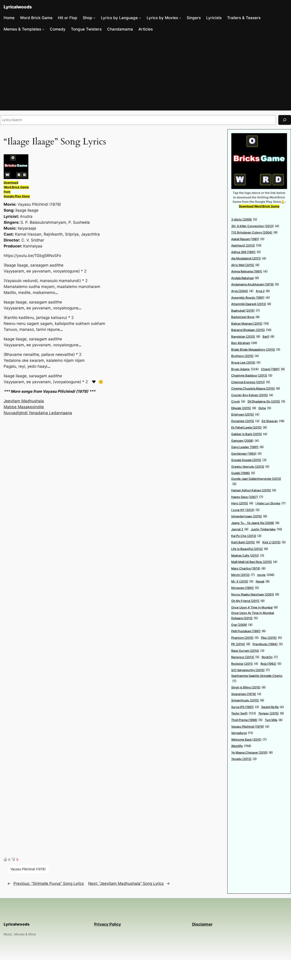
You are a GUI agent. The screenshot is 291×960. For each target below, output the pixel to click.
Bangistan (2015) (245, 336)
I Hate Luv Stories (271, 503)
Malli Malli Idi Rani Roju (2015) (254, 562)
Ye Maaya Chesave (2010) (252, 752)
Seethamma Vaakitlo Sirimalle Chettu (256, 678)
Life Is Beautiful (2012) (249, 549)
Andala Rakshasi (245, 278)
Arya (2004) (242, 291)
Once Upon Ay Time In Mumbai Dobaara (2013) (252, 615)
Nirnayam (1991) (245, 588)
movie (265, 575)
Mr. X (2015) (242, 581)
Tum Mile (274, 720)
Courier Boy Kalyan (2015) (252, 395)
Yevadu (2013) (244, 759)
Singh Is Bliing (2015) (248, 687)
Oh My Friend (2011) (248, 601)
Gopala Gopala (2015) (248, 460)
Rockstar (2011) (244, 663)
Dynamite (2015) (245, 421)
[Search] (284, 120)
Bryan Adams (245, 369)
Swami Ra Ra (272, 707)
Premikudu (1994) (268, 644)
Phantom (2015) (245, 637)
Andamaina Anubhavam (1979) (255, 284)
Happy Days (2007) (247, 497)
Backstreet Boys (245, 317)
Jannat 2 (239, 529)
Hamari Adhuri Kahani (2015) (253, 490)
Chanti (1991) (273, 369)
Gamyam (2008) (245, 440)
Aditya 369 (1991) (246, 252)
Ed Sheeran (273, 421)
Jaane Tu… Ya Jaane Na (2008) (255, 523)
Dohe (264, 408)
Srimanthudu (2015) (247, 700)
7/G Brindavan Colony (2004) (254, 232)
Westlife (241, 746)
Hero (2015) (242, 503)
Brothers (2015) (245, 356)
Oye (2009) (242, 624)
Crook (238, 401)
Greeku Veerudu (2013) (250, 466)
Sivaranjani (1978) (246, 694)
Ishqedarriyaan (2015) (249, 516)
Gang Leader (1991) (247, 447)
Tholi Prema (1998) (247, 720)
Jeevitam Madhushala (24, 401)
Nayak (263, 581)
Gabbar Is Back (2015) (249, 434)
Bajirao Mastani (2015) (250, 323)
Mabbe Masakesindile (24, 407)
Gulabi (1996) (243, 473)
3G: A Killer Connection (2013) (255, 226)
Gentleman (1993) (246, 453)
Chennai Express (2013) (250, 382)
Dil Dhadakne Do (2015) (266, 401)
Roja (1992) (271, 663)
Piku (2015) (271, 637)
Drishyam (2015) (245, 414)
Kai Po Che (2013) (246, 536)
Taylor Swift (243, 713)
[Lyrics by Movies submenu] (180, 18)
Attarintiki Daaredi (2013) (251, 304)
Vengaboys (242, 733)
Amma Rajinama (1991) (249, 271)
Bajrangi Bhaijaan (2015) (251, 330)
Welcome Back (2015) (249, 739)
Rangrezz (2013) (245, 657)
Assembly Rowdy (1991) (250, 297)
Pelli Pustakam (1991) (248, 631)
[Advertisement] (145, 73)
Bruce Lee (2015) (246, 362)
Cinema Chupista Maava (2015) (255, 388)
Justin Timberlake (266, 529)
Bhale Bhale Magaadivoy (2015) (255, 349)
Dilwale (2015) (243, 408)
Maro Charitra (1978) (248, 568)
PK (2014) (240, 644)
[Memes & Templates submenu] (43, 29)
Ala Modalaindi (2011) (248, 258)
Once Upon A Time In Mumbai (254, 607)
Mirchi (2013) (243, 575)
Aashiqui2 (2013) (246, 245)
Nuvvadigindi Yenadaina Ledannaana (38, 413)
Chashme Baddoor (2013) (251, 375)
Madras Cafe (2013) (247, 555)
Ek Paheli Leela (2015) (249, 427)
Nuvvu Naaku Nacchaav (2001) (255, 594)
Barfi (268, 336)
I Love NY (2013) (245, 510)
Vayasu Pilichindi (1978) (28, 869)
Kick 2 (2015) (274, 542)
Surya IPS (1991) (245, 707)
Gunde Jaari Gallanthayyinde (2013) (256, 481)
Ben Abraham (244, 343)
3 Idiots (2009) (244, 219)
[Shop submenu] (94, 18)
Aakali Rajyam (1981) (247, 239)
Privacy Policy (107, 924)
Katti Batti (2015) (245, 542)
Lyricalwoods (18, 7)
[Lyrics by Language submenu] (140, 18)
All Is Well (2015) (245, 265)
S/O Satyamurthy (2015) (250, 670)
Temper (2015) (271, 713)
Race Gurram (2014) (247, 650)
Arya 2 (263, 291)
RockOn (270, 657)
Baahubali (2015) (245, 310)
